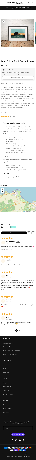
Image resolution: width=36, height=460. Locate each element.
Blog (4, 368)
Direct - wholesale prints (10, 354)
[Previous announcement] (3, 8)
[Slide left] (14, 56)
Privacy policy (10, 456)
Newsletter (6, 372)
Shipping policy (27, 456)
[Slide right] (22, 56)
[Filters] (29, 232)
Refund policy (32, 454)
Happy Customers (8, 394)
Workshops (6, 416)
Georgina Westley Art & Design (11, 454)
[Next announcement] (33, 8)
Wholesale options (8, 343)
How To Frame (7, 408)
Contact (5, 365)
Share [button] (4, 112)
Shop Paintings (7, 386)
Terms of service (18, 456)
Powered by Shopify (23, 454)
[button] (3, 3)
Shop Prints (6, 383)
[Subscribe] (31, 428)
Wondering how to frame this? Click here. (12, 83)
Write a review (14, 233)
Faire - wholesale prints (9, 347)
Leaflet (24, 211)
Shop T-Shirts (7, 390)
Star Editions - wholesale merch (12, 350)
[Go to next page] (22, 330)
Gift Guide (6, 412)
